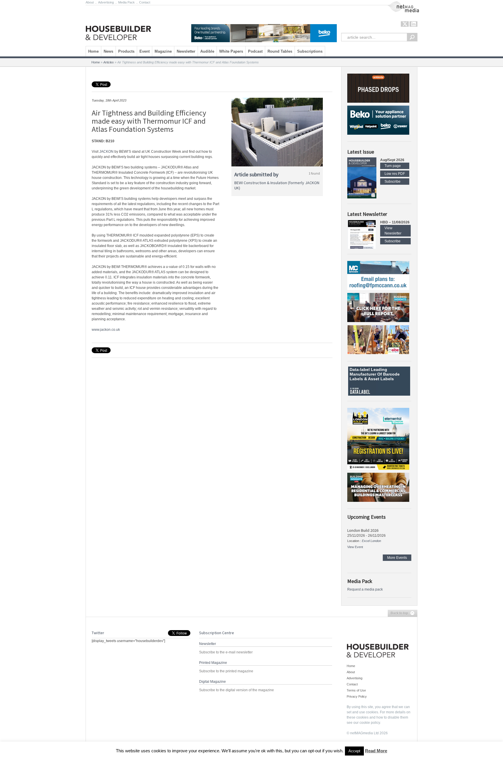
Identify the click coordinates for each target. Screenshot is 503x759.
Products (126, 51)
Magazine (163, 51)
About (90, 2)
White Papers (231, 51)
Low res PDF (395, 174)
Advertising (106, 2)
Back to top (398, 613)
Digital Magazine (212, 682)
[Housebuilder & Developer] (118, 24)
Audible (207, 51)
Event (144, 51)
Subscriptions (310, 51)
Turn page (393, 166)
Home (93, 51)
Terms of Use (356, 690)
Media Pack (126, 2)
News (108, 51)
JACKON (106, 152)
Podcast (255, 51)
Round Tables (280, 51)
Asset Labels (381, 378)
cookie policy (369, 723)
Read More (376, 750)
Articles (108, 62)
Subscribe (393, 181)
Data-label (360, 369)
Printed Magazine (213, 663)
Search (412, 37)
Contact (144, 2)
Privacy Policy (357, 696)
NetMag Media (398, 4)
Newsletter (186, 51)
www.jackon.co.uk (106, 330)
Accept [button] (354, 751)
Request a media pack (365, 589)
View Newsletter (393, 230)
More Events (397, 558)
